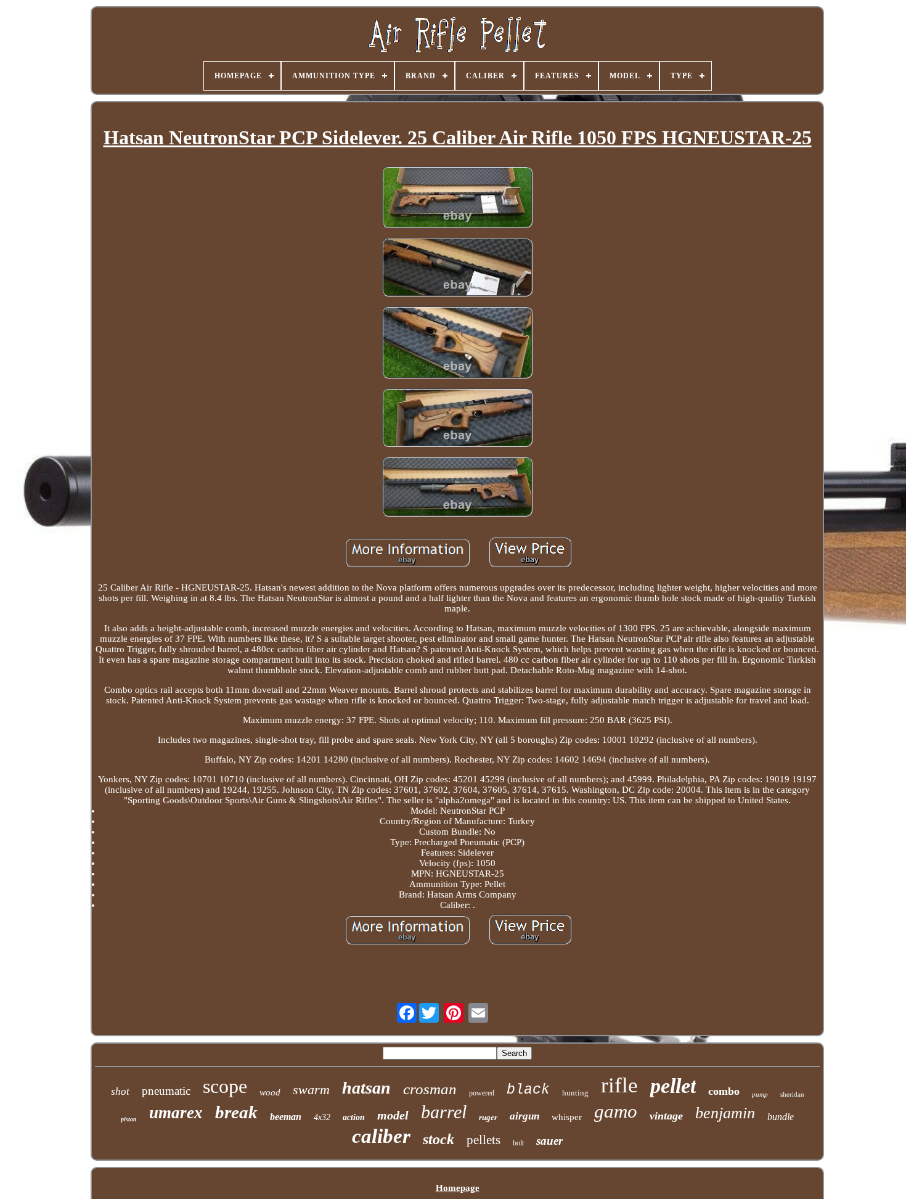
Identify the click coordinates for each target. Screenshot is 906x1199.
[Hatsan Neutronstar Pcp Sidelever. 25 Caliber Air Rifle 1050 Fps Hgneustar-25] (457, 198)
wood (269, 1092)
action (354, 1117)
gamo (615, 1111)
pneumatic (166, 1090)
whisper (567, 1117)
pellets (483, 1139)
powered (481, 1093)
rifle (619, 1085)
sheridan (792, 1094)
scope (225, 1086)
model (393, 1115)
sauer (549, 1140)
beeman (285, 1116)
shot (120, 1091)
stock (438, 1139)
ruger (488, 1117)
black (528, 1090)
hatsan (366, 1087)
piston (129, 1119)
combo (724, 1091)
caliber (381, 1136)
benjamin (725, 1113)
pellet (673, 1085)
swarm (311, 1089)
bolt (518, 1143)
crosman (430, 1089)
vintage (666, 1116)
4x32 (322, 1117)
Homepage (458, 1188)
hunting (575, 1092)
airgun (524, 1116)
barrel (444, 1112)
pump (760, 1094)
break (236, 1112)
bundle (780, 1116)
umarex (176, 1112)
